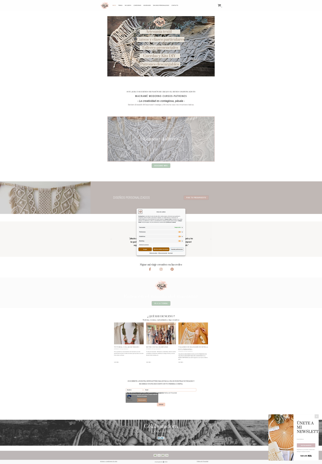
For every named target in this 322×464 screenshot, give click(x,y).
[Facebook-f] (150, 269)
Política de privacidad (162, 253)
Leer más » (116, 362)
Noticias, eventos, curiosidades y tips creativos (161, 320)
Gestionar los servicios (144, 244)
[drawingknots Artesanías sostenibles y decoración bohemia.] (105, 5)
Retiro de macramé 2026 (157, 347)
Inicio (114, 5)
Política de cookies (153, 253)
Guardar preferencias (177, 249)
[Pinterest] (172, 269)
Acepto (145, 249)
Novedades (147, 5)
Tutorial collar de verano (126, 347)
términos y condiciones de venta (108, 461)
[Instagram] (161, 269)
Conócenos (137, 5)
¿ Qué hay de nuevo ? (161, 316)
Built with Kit (306, 455)
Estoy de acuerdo (142, 400)
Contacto (174, 5)
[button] (111, 239)
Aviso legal (170, 253)
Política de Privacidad (170, 393)
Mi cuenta (128, 5)
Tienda (120, 5)
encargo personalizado (161, 5)
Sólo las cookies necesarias (161, 249)
